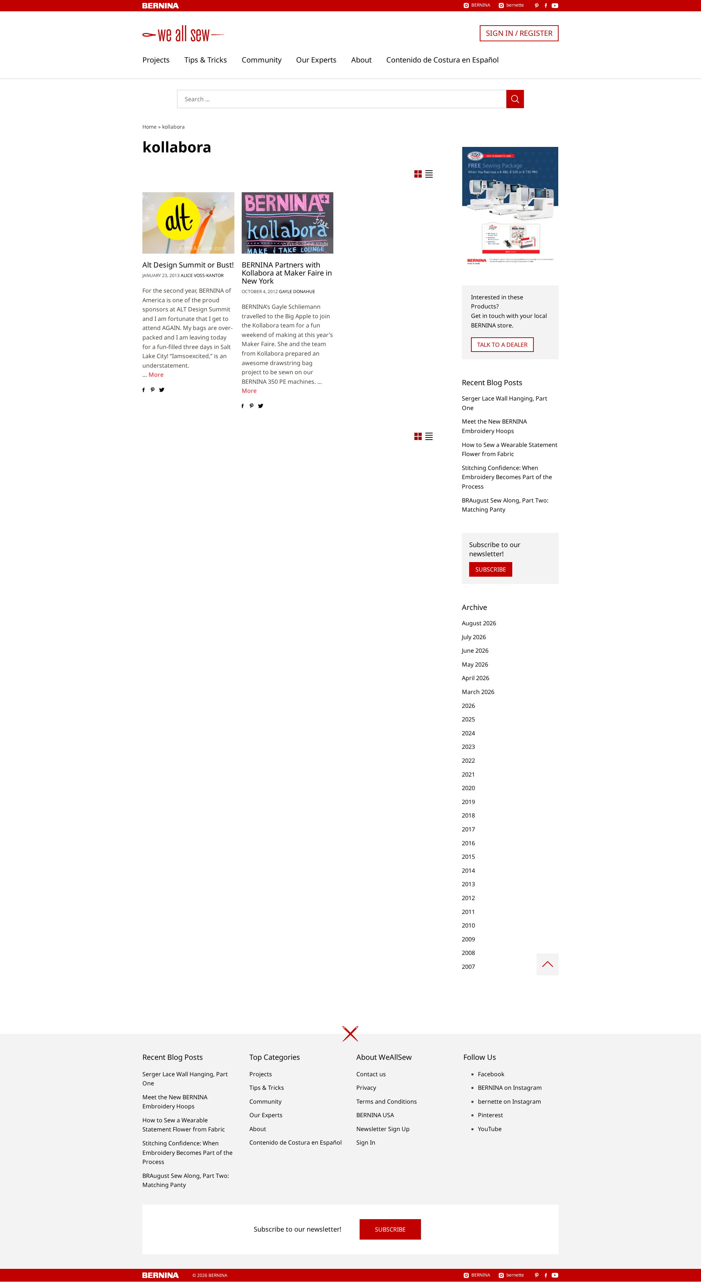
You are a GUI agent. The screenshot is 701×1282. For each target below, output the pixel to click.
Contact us (371, 1074)
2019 (468, 802)
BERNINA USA (375, 1115)
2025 (468, 719)
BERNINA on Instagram (510, 1088)
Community (261, 60)
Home (149, 126)
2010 (468, 925)
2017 (468, 829)
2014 (468, 870)
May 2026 (475, 664)
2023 (468, 747)
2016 (468, 843)
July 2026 (474, 637)
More (156, 375)
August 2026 (479, 623)
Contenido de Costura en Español (442, 60)
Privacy (366, 1088)
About (361, 60)
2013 (468, 884)
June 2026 (475, 650)
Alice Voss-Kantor (202, 275)
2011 (468, 912)
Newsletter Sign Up (383, 1129)
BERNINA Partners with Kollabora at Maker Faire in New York (287, 273)
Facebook (491, 1074)
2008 (468, 953)
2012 (468, 898)
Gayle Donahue (297, 291)
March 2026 (478, 692)
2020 (468, 788)
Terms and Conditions (386, 1101)
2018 (468, 815)
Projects (156, 60)
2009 (468, 939)
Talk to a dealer (502, 345)
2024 (468, 733)
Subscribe (490, 569)
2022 (468, 760)
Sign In (365, 1142)
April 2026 (475, 678)
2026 (468, 706)
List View (429, 174)
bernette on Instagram (509, 1101)
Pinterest (490, 1115)
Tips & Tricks (205, 60)
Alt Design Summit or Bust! (188, 265)
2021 (468, 774)
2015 (468, 857)
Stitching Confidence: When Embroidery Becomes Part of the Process (507, 477)
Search (515, 99)
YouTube (490, 1129)
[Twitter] (161, 390)
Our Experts (316, 60)
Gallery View (418, 174)
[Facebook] (143, 390)
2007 (468, 967)
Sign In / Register (519, 33)
